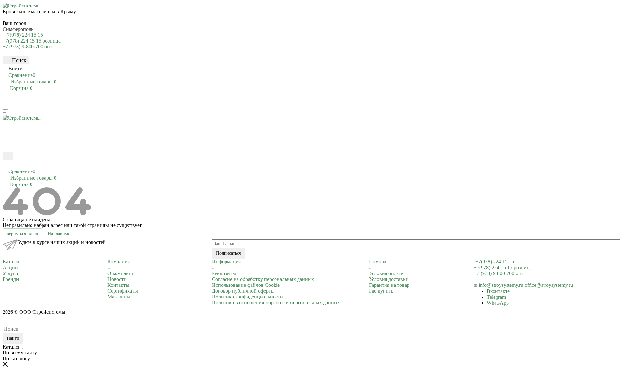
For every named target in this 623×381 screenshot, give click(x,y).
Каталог (11, 261)
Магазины (118, 296)
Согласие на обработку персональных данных (263, 279)
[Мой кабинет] (5, 164)
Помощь (378, 261)
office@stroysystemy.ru (549, 285)
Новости (117, 279)
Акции (10, 267)
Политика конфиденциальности (247, 296)
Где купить (381, 291)
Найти (13, 338)
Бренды (11, 279)
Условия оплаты (387, 273)
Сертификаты (122, 291)
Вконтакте (498, 291)
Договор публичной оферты (243, 291)
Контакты (118, 285)
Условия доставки (389, 279)
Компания (118, 261)
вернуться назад (22, 233)
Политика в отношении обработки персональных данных (276, 302)
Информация (226, 261)
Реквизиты (224, 273)
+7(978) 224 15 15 (23, 35)
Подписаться (228, 253)
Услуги (10, 273)
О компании (121, 273)
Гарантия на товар (389, 285)
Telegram (496, 297)
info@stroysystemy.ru (501, 285)
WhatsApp (498, 303)
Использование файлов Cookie (246, 285)
